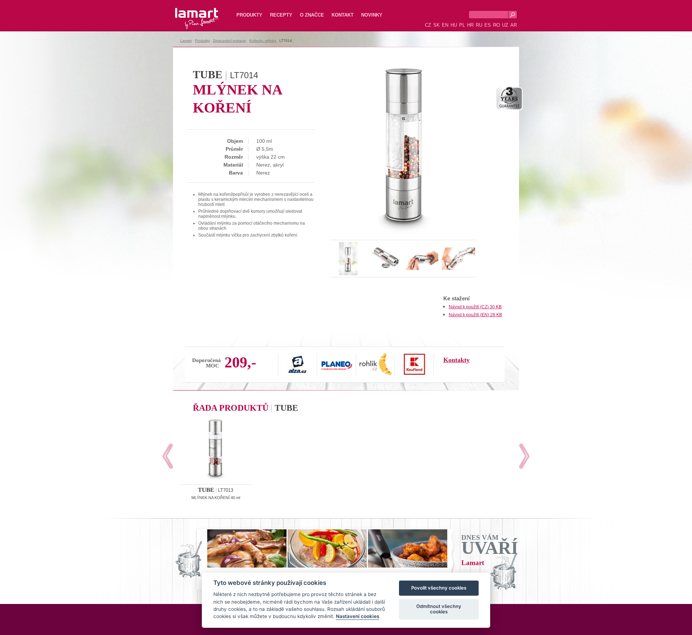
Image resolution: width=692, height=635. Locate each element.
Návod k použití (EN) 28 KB (475, 314)
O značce (312, 15)
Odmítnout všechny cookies (438, 609)
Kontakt (343, 15)
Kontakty (456, 359)
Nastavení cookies (357, 616)
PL (462, 25)
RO (496, 25)
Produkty (249, 15)
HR (470, 25)
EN (445, 25)
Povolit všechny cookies (438, 588)
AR (513, 25)
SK (436, 25)
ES (487, 25)
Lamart (189, 12)
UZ (505, 25)
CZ (428, 25)
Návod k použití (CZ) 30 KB (475, 306)
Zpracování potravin (229, 41)
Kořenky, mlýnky (263, 41)
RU (479, 25)
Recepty (281, 15)
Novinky (371, 15)
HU (454, 25)
